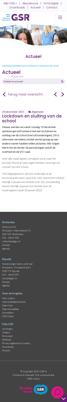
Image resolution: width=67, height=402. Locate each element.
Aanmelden (8, 312)
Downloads (17, 7)
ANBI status (33, 378)
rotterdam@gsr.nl (11, 241)
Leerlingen (7, 328)
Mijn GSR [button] (9, 3)
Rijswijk (6, 259)
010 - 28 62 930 (10, 237)
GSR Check (8, 316)
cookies (27, 343)
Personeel (7, 335)
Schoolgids (51, 3)
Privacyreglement (11, 343)
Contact (51, 7)
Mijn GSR (7, 324)
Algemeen (37, 111)
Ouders (6, 332)
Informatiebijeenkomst (14, 301)
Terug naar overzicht (22, 94)
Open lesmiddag (10, 309)
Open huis (7, 305)
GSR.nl (43, 371)
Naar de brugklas (12, 293)
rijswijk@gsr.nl (9, 278)
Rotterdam (8, 222)
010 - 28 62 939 (10, 274)
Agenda (6, 248)
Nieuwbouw (30, 3)
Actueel (35, 7)
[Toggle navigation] (60, 17)
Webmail (6, 339)
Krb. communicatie (44, 374)
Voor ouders (8, 298)
